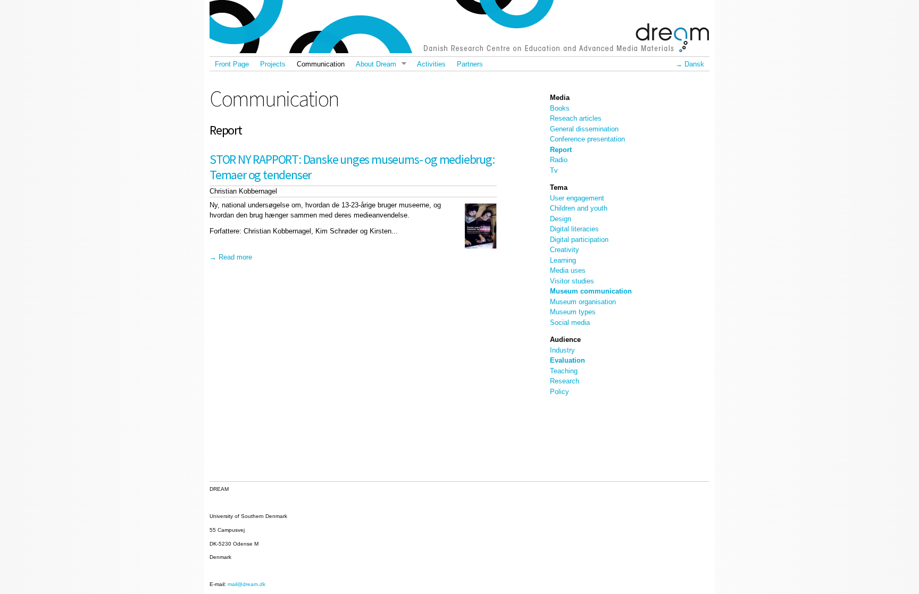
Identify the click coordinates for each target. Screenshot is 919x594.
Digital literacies (574, 229)
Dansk (694, 64)
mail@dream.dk (246, 584)
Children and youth (578, 208)
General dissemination (584, 129)
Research (564, 381)
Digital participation (579, 240)
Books (560, 108)
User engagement (577, 198)
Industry (562, 350)
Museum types (573, 312)
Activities (431, 64)
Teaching (564, 371)
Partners (470, 64)
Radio (558, 160)
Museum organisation (583, 302)
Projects (273, 64)
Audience (565, 340)
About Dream (373, 64)
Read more (235, 257)
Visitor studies (572, 281)
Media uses (568, 270)
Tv (554, 170)
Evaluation (567, 360)
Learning (563, 260)
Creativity (564, 250)
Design (560, 219)
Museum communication (591, 291)
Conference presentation (587, 139)
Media (560, 98)
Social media (570, 323)
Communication (321, 64)
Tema (558, 187)
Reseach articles (575, 118)
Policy (559, 392)
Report (561, 150)
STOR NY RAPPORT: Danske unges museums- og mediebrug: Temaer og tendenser (352, 167)
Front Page (232, 64)
